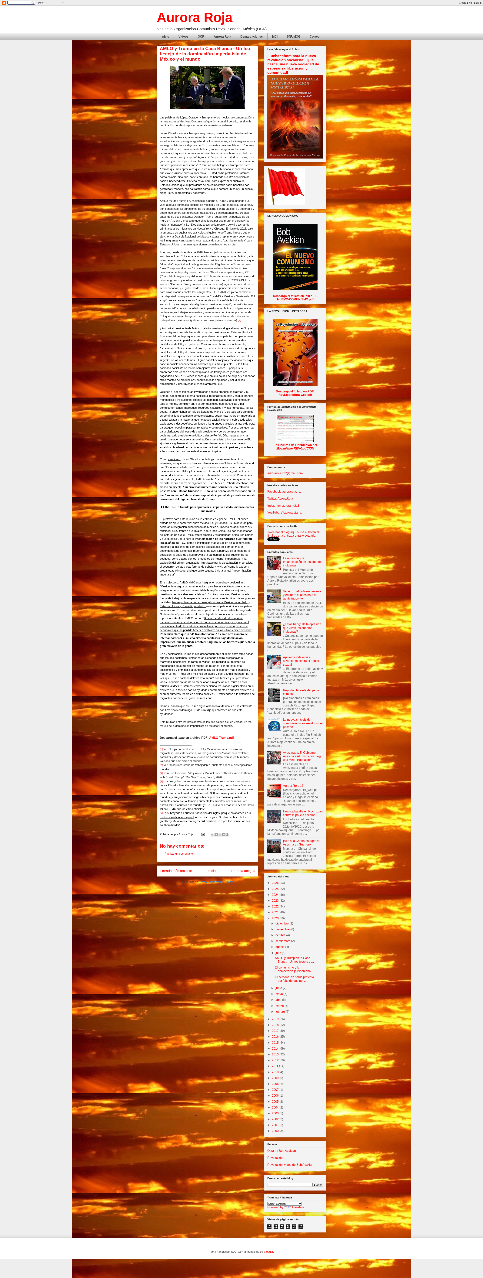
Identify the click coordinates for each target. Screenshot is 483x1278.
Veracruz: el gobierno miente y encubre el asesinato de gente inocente (302, 595)
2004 (275, 1107)
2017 (275, 1030)
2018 (275, 1025)
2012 (275, 1060)
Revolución (275, 1157)
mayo (279, 994)
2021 (275, 912)
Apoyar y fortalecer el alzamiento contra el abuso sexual (301, 661)
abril (278, 999)
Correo (315, 36)
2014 (275, 1048)
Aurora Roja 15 (293, 785)
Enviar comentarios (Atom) (216, 881)
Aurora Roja (194, 17)
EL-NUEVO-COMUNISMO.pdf (297, 297)
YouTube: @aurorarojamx (284, 512)
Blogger (268, 1251)
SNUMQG (293, 36)
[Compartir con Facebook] (223, 834)
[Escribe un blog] (216, 834)
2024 (275, 894)
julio (278, 953)
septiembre (283, 941)
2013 (275, 1054)
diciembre (282, 923)
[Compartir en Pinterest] (227, 834)
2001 (275, 1125)
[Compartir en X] (220, 834)
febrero (280, 1011)
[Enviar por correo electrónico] (213, 834)
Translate (298, 1207)
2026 (275, 882)
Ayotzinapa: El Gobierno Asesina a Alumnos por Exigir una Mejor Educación (302, 756)
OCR (201, 36)
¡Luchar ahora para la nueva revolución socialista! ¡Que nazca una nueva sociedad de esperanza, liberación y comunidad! (293, 64)
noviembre (282, 929)
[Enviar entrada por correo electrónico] (202, 834)
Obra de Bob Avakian (281, 1150)
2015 (275, 1042)
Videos (183, 36)
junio (279, 988)
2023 (275, 900)
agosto (280, 946)
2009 (275, 1078)
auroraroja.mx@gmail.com (285, 473)
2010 (275, 1072)
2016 (275, 1036)
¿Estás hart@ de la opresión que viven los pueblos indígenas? (302, 628)
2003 (275, 1113)
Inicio (165, 36)
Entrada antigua (243, 871)
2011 (275, 1066)
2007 (275, 1089)
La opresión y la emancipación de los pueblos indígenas (302, 562)
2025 (275, 888)
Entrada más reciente (176, 871)
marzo (280, 1005)
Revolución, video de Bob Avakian (290, 1164)
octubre (280, 935)
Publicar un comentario (179, 853)
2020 (275, 918)
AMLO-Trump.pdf (221, 737)
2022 (275, 906)
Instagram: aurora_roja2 (283, 505)
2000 (275, 1131)
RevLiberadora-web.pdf (295, 394)
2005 (275, 1101)
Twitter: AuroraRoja (280, 498)
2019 (275, 1019)
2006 (275, 1095)
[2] (239, 320)
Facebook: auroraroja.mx (284, 491)
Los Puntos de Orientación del (295, 446)
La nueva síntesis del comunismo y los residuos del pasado (303, 723)
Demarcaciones (251, 36)
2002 (275, 1119)
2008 (275, 1083)
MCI (275, 36)
